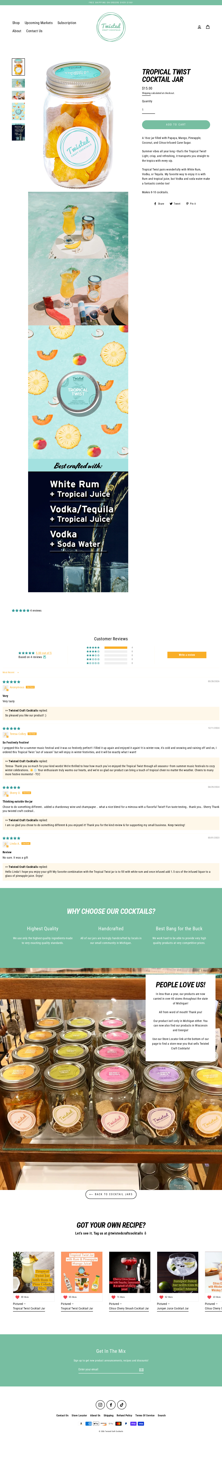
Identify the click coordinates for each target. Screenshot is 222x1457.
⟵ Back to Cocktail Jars (111, 1194)
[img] (11, 682)
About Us (95, 1415)
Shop (16, 23)
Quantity (147, 101)
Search (162, 1415)
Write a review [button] (187, 654)
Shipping (146, 93)
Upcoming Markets (39, 23)
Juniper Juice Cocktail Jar (173, 1308)
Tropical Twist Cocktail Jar (29, 1308)
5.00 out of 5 (44, 653)
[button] (21, 610)
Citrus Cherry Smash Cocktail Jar (129, 1308)
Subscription (67, 23)
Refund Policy (124, 1415)
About (16, 31)
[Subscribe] (141, 1369)
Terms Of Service (145, 1415)
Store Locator (79, 1415)
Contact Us (34, 31)
